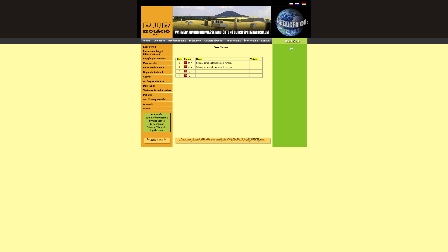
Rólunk (146, 40)
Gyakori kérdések (213, 40)
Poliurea (147, 95)
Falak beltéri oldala (153, 67)
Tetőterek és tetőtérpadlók (157, 90)
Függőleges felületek (154, 58)
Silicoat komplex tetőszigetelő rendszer (214, 63)
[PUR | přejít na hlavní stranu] (224, 22)
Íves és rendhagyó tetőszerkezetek (153, 52)
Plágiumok (195, 40)
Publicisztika (234, 40)
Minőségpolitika (177, 40)
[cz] (290, 4)
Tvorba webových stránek (190, 139)
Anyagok (148, 104)
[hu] (304, 4)
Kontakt (265, 40)
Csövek (147, 76)
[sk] (297, 4)
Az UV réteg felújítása (154, 99)
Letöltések (159, 40)
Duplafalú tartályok (153, 72)
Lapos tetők (149, 47)
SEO (203, 139)
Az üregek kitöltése (153, 81)
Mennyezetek (150, 63)
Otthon (146, 108)
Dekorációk (149, 86)
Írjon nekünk (251, 40)
